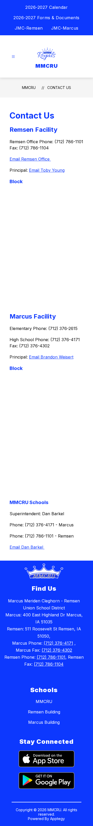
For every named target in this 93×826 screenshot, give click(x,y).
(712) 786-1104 (49, 664)
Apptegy (57, 818)
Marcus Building (44, 722)
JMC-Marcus (65, 28)
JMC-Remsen (29, 28)
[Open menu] (13, 57)
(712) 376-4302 (57, 650)
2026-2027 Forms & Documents (46, 17)
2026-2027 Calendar (46, 7)
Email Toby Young (47, 170)
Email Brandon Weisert (51, 357)
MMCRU (29, 87)
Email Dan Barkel (27, 547)
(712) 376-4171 (58, 643)
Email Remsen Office (30, 159)
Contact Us (59, 87)
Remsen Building (44, 711)
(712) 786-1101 (51, 657)
